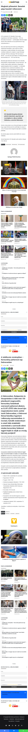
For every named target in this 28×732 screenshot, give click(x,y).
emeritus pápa (8, 144)
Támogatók (17, 721)
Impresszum (6, 719)
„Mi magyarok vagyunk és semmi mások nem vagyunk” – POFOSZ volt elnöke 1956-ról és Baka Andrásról (14, 171)
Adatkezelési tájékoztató (19, 719)
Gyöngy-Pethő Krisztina (14, 157)
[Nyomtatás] (12, 15)
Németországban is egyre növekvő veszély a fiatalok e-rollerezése (21, 240)
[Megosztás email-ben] (9, 15)
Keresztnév (3, 325)
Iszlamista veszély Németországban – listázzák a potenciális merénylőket (7, 240)
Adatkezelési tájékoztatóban (12, 329)
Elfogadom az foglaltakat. (12, 329)
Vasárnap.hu (22, 716)
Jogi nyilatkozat (11, 721)
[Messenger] (4, 15)
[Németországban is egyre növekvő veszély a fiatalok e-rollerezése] (21, 234)
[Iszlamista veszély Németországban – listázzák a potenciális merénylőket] (7, 234)
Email (2, 316)
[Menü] (1, 2)
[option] (14, 168)
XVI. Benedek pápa (21, 144)
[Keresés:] (26, 2)
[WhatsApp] (7, 15)
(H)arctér (7, 165)
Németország (14, 144)
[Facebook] (2, 15)
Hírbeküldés (11, 719)
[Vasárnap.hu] (14, 2)
